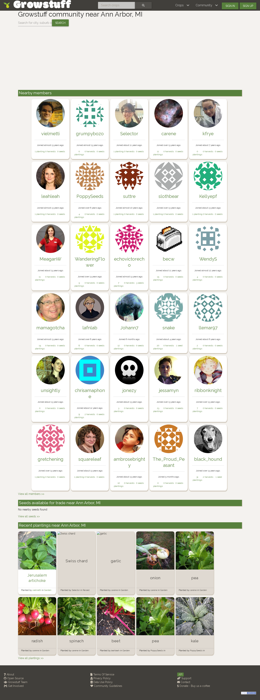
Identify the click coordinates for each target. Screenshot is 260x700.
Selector (129, 133)
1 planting (40, 151)
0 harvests (50, 151)
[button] (182, 5)
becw (169, 259)
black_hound (208, 459)
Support (186, 678)
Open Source (15, 678)
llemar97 (208, 327)
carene (168, 133)
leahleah (50, 196)
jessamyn (169, 390)
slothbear (169, 196)
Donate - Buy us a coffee (194, 685)
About (10, 674)
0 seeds (61, 151)
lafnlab (89, 327)
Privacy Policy (102, 678)
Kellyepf (208, 196)
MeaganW (50, 259)
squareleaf (89, 459)
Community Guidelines (107, 685)
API (180, 674)
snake (169, 327)
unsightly (50, 390)
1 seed (179, 345)
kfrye (208, 133)
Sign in (230, 5)
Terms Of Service (103, 674)
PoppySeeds (90, 196)
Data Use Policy (103, 682)
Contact (185, 682)
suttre (129, 196)
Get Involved (15, 685)
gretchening (50, 459)
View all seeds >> (29, 516)
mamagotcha (50, 327)
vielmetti (50, 133)
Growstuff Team (17, 682)
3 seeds (140, 283)
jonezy (129, 390)
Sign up (248, 5)
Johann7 (129, 327)
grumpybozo (90, 133)
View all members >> (31, 493)
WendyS (208, 259)
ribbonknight (208, 390)
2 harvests (90, 414)
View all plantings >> (31, 658)
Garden (47, 590)
